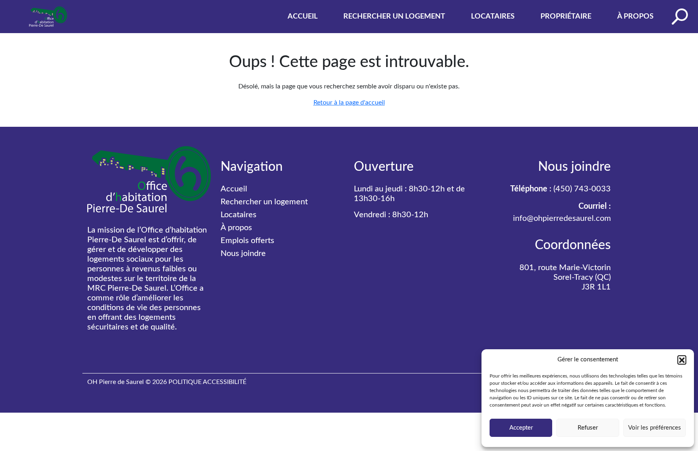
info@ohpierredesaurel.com (562, 218)
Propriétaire (565, 16)
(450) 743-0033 (582, 189)
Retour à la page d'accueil (349, 102)
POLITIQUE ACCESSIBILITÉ (207, 382)
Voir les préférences (654, 428)
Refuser (588, 428)
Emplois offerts (247, 241)
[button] (682, 360)
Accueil (302, 16)
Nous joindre (243, 254)
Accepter (521, 428)
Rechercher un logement (394, 16)
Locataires (493, 16)
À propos (635, 16)
